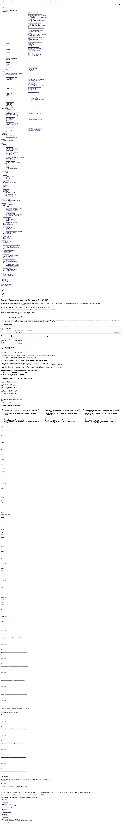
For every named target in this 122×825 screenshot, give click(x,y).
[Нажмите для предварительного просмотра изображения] (13, 304)
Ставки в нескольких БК (9, 250)
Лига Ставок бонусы (11, 228)
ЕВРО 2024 (9, 158)
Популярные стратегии (9, 246)
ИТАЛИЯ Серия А (10, 153)
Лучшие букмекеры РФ (9, 204)
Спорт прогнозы (7, 812)
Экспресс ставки (7, 257)
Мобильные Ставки (8, 256)
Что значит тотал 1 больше (12, 264)
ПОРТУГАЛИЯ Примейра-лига (14, 156)
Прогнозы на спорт (8, 140)
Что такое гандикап (8, 260)
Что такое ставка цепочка (12, 243)
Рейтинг (5, 809)
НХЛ (7, 167)
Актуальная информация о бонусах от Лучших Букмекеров (17, 820)
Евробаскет (9, 173)
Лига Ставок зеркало (11, 229)
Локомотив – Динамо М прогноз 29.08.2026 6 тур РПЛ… (15, 708)
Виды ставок (6, 242)
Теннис (5, 175)
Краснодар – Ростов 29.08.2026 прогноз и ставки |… (14, 694)
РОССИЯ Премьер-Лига (12, 148)
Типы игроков (6, 252)
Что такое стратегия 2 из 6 (12, 247)
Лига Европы (9, 147)
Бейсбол (5, 184)
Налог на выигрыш (8, 248)
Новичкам (3, 240)
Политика (8, 198)
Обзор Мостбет (7, 233)
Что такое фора (7, 268)
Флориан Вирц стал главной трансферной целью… (14, 771)
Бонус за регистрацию (8, 275)
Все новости (4, 773)
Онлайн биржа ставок (8, 270)
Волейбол (5, 185)
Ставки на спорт (7, 804)
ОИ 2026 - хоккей (10, 192)
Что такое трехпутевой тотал (13, 266)
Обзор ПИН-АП (7, 236)
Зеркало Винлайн (10, 213)
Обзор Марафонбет (8, 224)
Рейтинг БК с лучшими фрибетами (11, 200)
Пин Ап (63, 364)
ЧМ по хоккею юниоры (12, 168)
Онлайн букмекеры (8, 807)
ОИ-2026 (5, 191)
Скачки (5, 187)
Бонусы (2, 273)
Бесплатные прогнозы (8, 142)
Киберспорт (6, 190)
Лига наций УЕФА (10, 161)
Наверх (2, 397)
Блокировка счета (7, 251)
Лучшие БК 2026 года (8, 201)
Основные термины (8, 241)
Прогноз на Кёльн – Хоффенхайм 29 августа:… (12, 680)
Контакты (5, 802)
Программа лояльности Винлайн (14, 208)
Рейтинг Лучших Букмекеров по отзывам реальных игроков (17, 822)
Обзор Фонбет (6, 238)
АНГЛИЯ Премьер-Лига (12, 149)
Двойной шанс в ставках (9, 259)
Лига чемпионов (10, 145)
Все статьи (3, 780)
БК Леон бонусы (10, 218)
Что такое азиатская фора (12, 269)
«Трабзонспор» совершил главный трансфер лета (13, 757)
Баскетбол (5, 171)
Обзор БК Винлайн (8, 206)
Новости (3, 271)
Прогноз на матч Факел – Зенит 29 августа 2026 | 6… (14, 652)
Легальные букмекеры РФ (9, 805)
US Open (8, 180)
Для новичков (6, 815)
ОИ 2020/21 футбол (11, 194)
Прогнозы (3, 139)
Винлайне (51, 363)
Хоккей (5, 163)
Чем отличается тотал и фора (10, 261)
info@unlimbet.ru (35, 797)
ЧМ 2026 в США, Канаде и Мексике (15, 157)
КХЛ (7, 166)
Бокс (4, 181)
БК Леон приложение (11, 220)
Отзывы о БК (6, 205)
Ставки (2, 143)
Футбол (5, 144)
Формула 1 (6, 189)
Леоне (61, 367)
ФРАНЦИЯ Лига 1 (10, 154)
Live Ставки (6, 254)
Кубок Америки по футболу (13, 162)
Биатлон (5, 186)
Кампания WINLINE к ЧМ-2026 (14, 214)
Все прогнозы (4, 710)
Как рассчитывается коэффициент (11, 245)
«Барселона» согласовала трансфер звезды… (12, 743)
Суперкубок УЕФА (11, 159)
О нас (4, 800)
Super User (9, 328)
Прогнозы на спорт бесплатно (16, 399)
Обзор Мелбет (6, 226)
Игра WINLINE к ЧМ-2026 (12, 215)
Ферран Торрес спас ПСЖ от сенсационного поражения (15, 729)
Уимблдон (8, 177)
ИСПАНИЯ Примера (11, 150)
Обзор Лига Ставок (8, 227)
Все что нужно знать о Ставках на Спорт (13, 819)
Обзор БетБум (6, 237)
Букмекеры (3, 203)
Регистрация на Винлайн (12, 209)
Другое (5, 195)
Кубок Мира (9, 170)
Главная (5, 799)
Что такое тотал (7, 262)
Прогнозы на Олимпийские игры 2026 (12, 402)
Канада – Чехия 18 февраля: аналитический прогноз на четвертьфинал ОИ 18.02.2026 (100, 422)
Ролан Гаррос (9, 178)
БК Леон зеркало (10, 219)
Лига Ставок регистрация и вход (14, 231)
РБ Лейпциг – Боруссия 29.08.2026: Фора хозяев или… (14, 666)
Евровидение (9, 196)
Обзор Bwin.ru (6, 234)
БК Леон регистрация (11, 222)
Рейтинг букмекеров (5, 199)
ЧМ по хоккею (9, 164)
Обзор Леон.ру (7, 217)
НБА (7, 172)
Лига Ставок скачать (11, 232)
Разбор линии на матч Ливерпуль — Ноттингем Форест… (15, 637)
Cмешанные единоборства (9, 182)
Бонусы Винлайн (10, 212)
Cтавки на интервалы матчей (13, 255)
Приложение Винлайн (11, 210)
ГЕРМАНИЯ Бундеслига (12, 152)
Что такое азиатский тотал (12, 265)
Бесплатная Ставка (7, 274)
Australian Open (10, 176)
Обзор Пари (6, 223)
